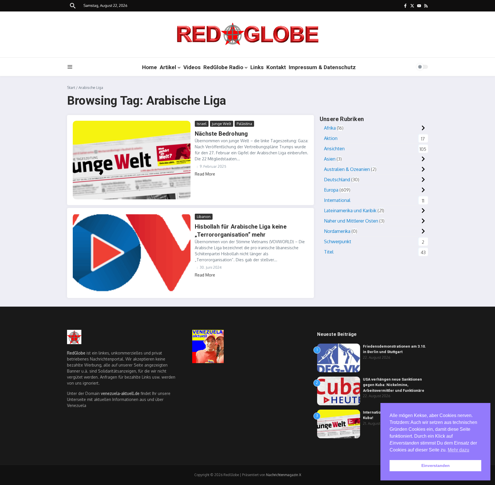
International (337, 200)
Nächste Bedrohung (221, 133)
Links (257, 67)
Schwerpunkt (337, 241)
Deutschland (337, 179)
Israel (202, 123)
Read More (205, 174)
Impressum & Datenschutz (322, 67)
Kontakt (276, 67)
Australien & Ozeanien (347, 169)
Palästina (244, 123)
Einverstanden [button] (435, 465)
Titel (328, 252)
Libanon (204, 216)
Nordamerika (337, 231)
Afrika (330, 128)
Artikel (168, 67)
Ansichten (334, 148)
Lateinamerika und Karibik (350, 210)
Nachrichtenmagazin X (283, 475)
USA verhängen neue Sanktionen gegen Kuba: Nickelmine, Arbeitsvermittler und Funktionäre (393, 385)
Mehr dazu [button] (458, 449)
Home (149, 67)
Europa (331, 190)
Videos (192, 67)
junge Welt (221, 123)
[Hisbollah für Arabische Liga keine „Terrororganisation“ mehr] (131, 253)
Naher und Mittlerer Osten (351, 221)
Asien (329, 159)
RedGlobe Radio (223, 67)
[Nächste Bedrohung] (131, 160)
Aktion (330, 138)
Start (71, 87)
